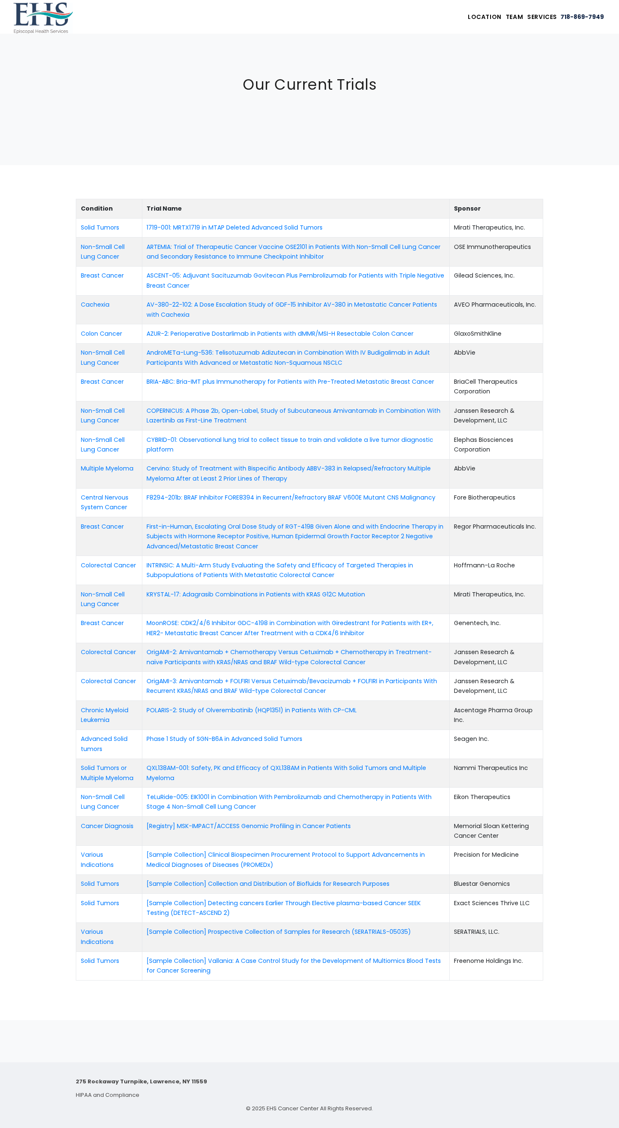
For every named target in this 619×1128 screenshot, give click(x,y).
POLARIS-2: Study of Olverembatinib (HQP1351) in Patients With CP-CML (252, 710)
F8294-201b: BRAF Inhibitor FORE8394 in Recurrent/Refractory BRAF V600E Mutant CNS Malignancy (291, 497)
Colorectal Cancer (108, 565)
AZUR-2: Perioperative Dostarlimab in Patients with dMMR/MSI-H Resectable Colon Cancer (280, 333)
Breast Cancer (102, 275)
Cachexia (95, 304)
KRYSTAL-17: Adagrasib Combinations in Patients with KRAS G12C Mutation (256, 594)
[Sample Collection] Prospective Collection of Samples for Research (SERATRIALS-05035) (279, 932)
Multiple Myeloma (107, 468)
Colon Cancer (101, 333)
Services (542, 17)
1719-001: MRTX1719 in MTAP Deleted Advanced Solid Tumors (235, 227)
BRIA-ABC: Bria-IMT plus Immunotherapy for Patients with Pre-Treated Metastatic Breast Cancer (290, 381)
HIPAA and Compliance (107, 1095)
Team (514, 17)
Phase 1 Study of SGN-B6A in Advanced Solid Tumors (224, 739)
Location (485, 17)
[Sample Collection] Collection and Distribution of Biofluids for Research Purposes (268, 883)
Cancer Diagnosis (107, 826)
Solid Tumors (100, 227)
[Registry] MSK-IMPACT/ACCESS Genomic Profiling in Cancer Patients (249, 826)
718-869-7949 (582, 17)
